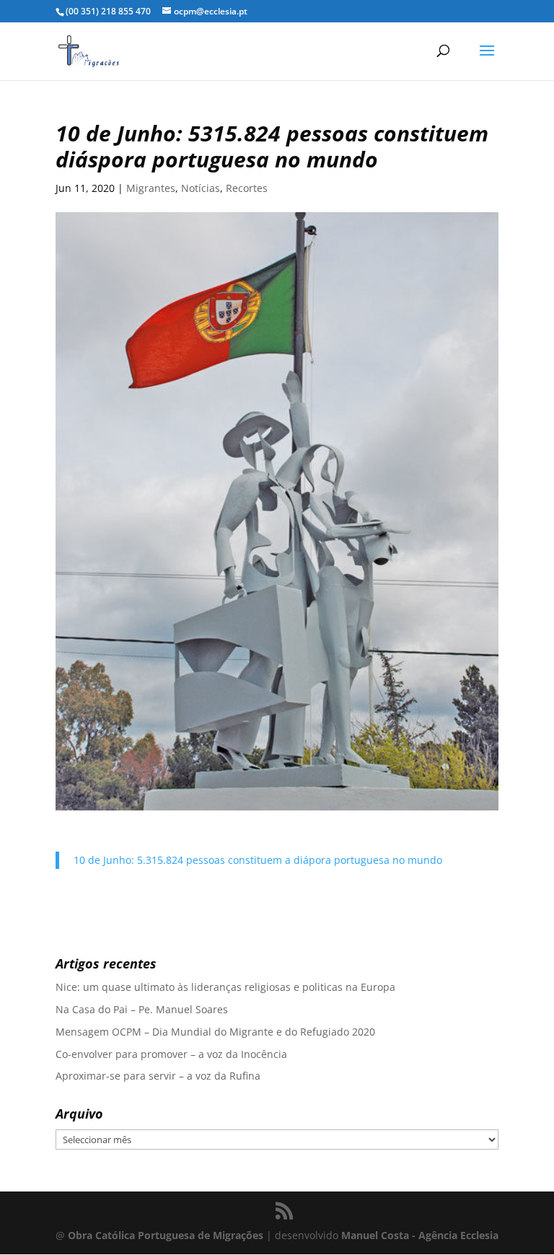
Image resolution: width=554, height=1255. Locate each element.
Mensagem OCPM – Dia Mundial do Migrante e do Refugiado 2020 (215, 1031)
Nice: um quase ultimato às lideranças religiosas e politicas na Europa (225, 987)
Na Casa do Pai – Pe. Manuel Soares (142, 1009)
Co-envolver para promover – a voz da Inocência (171, 1054)
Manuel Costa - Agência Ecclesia (419, 1235)
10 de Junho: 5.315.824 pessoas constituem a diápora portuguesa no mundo (258, 860)
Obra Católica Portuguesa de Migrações (165, 1235)
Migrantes (150, 188)
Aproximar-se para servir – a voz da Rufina (158, 1076)
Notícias (200, 188)
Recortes (247, 188)
